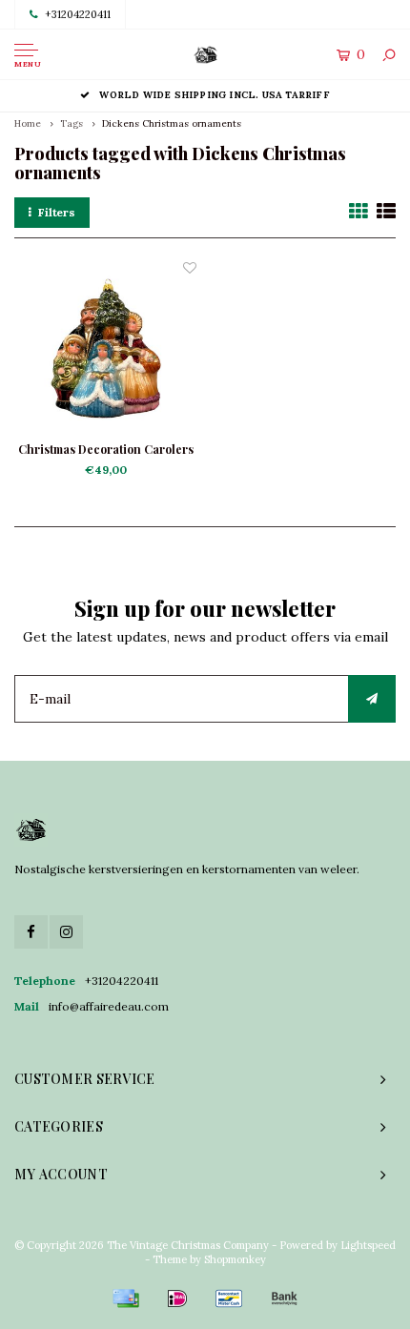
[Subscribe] (372, 699)
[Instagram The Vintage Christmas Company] (66, 932)
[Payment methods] (126, 1298)
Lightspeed (368, 1245)
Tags (71, 123)
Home (27, 123)
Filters (56, 212)
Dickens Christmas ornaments (171, 123)
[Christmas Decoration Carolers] (105, 349)
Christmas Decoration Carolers (106, 449)
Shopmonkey (235, 1259)
